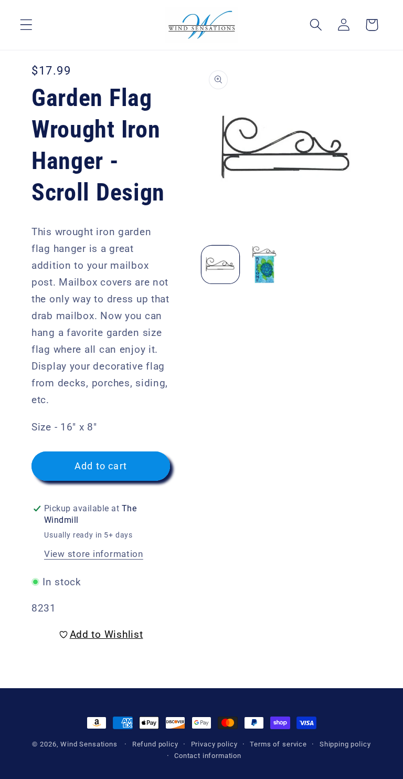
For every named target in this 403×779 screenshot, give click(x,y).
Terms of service (278, 744)
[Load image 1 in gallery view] (220, 264)
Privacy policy (214, 744)
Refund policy (155, 744)
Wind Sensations (89, 744)
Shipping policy (345, 744)
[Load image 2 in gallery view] (264, 264)
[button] (26, 25)
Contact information (207, 756)
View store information (93, 554)
